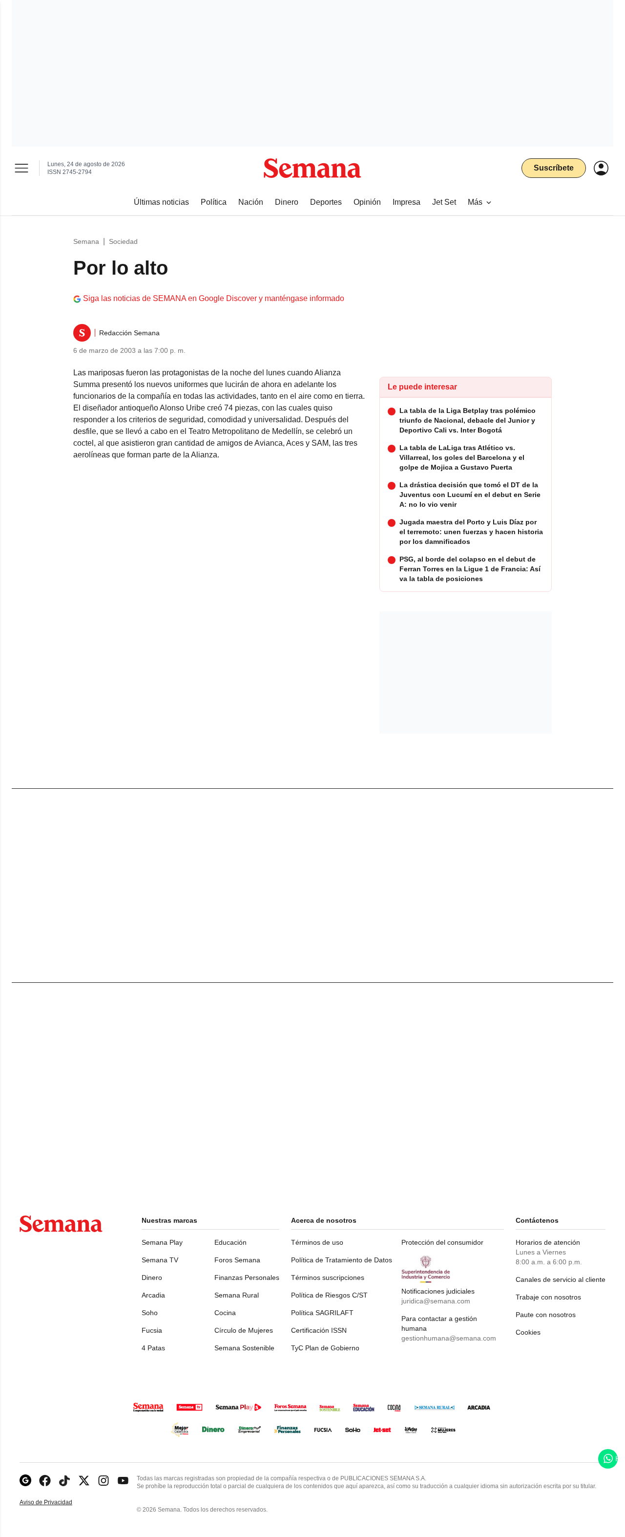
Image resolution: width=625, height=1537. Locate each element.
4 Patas (153, 1348)
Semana (86, 241)
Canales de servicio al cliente (560, 1279)
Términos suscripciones (327, 1277)
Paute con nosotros (546, 1315)
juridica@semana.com (435, 1301)
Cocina (225, 1313)
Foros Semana (237, 1260)
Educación (230, 1242)
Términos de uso (317, 1242)
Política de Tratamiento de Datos (341, 1260)
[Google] (25, 1480)
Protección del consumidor (442, 1242)
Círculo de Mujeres (243, 1330)
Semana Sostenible (244, 1348)
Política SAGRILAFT (322, 1313)
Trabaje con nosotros (548, 1297)
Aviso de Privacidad (56, 1502)
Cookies (528, 1332)
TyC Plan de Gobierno (325, 1348)
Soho (150, 1313)
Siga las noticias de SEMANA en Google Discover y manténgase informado (213, 298)
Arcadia (153, 1295)
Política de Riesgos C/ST (329, 1295)
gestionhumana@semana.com (448, 1338)
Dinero (152, 1277)
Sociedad (123, 241)
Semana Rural (236, 1295)
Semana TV (160, 1260)
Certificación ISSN (319, 1330)
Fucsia (152, 1330)
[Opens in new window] (45, 1480)
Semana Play (162, 1242)
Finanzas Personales (246, 1277)
